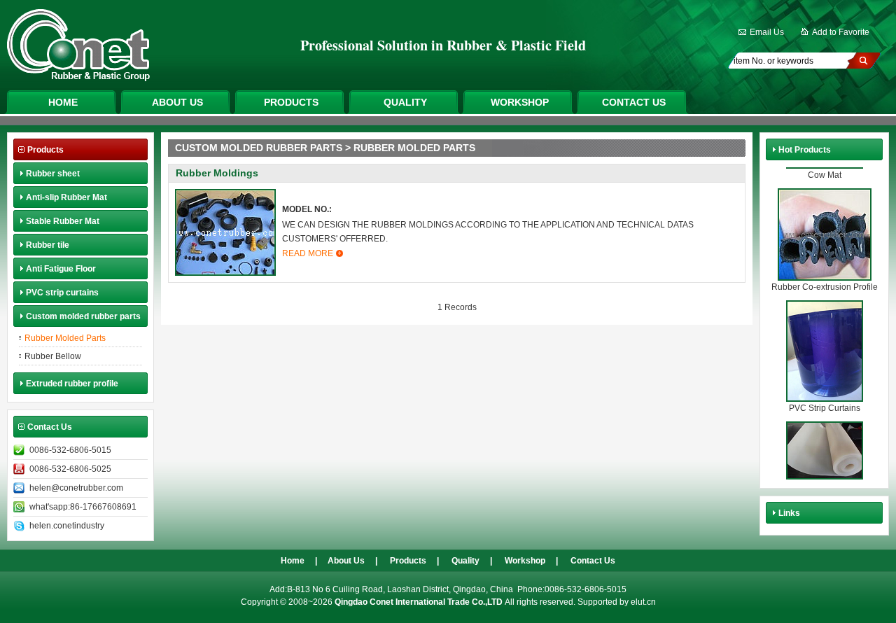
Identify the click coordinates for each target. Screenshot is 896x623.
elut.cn (643, 602)
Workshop (520, 102)
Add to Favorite (840, 32)
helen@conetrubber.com (76, 488)
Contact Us (634, 102)
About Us (177, 102)
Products (291, 102)
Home (63, 102)
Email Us (767, 32)
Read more (307, 253)
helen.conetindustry (66, 526)
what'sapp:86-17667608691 (82, 507)
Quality (405, 102)
